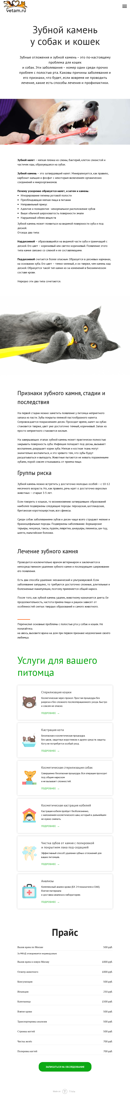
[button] (65, 1067)
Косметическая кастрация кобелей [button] (66, 805)
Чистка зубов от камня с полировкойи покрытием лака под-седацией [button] (67, 845)
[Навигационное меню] (124, 6)
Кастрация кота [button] (52, 730)
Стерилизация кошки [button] (56, 692)
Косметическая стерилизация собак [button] (67, 767)
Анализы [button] (47, 881)
